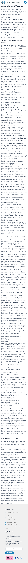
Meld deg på (9, 552)
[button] (25, 2)
